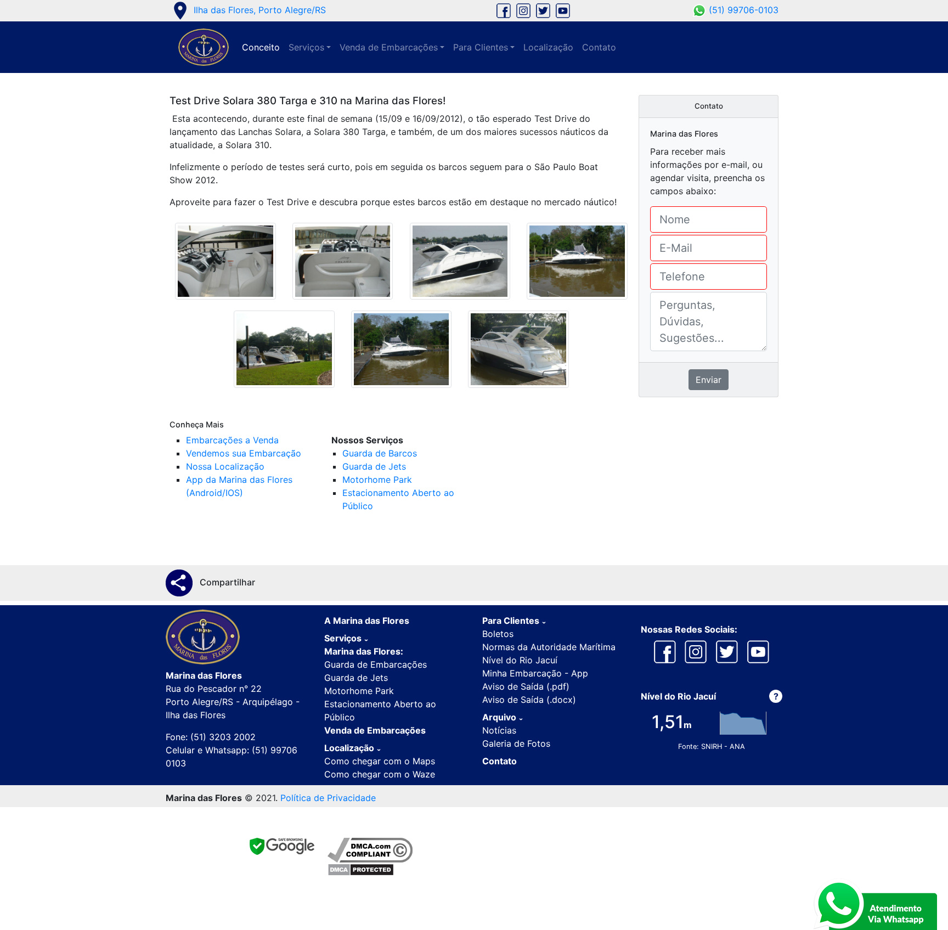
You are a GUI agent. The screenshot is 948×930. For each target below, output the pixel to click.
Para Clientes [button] (480, 47)
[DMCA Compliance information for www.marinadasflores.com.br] (370, 850)
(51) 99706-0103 (742, 9)
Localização (548, 47)
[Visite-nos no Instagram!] (523, 9)
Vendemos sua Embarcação (243, 453)
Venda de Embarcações (375, 730)
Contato (599, 47)
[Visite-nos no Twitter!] (543, 9)
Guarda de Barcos (379, 453)
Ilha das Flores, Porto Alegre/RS (248, 9)
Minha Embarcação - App (535, 673)
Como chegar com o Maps (379, 761)
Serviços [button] (306, 47)
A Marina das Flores (366, 620)
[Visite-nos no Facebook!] (504, 9)
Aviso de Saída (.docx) (529, 699)
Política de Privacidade (328, 797)
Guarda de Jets (374, 466)
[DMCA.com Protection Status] (370, 870)
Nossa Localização (225, 466)
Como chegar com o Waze (379, 774)
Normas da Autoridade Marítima (549, 646)
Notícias (499, 730)
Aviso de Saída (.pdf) (525, 686)
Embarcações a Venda (232, 440)
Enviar (708, 379)
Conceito (261, 47)
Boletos (498, 633)
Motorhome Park (377, 479)
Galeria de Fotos (516, 743)
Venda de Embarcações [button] (389, 47)
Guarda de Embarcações (375, 664)
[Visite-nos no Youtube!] (561, 9)
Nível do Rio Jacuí (519, 660)
